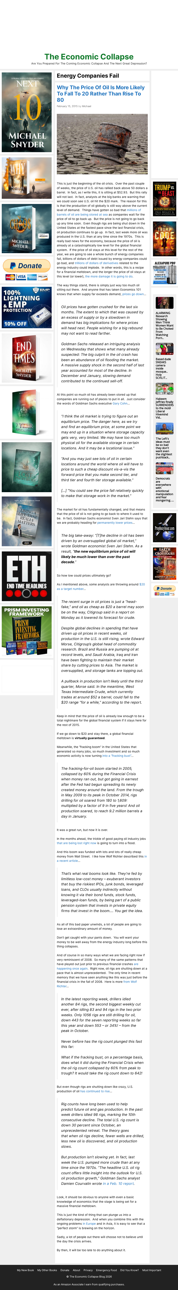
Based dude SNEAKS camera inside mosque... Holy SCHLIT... (163, 368)
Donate (64, 1270)
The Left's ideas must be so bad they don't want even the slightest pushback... (164, 448)
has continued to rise (95, 1091)
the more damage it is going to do (108, 276)
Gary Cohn (120, 403)
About (76, 1270)
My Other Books (47, 1270)
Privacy (88, 1270)
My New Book (25, 1270)
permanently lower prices (114, 522)
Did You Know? (129, 1270)
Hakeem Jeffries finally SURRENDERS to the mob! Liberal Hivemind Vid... (165, 408)
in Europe (89, 1223)
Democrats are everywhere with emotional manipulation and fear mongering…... (165, 489)
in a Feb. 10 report (118, 1183)
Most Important (151, 1270)
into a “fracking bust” (116, 755)
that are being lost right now (76, 843)
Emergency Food (106, 1270)
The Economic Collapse (89, 56)
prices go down (133, 294)
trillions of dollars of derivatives (96, 263)
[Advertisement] (89, 27)
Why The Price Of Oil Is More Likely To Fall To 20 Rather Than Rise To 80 (101, 93)
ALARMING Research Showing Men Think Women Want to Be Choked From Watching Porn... (164, 325)
